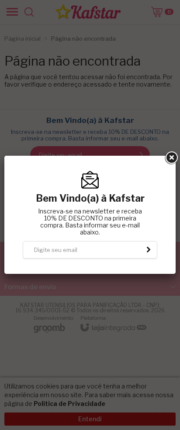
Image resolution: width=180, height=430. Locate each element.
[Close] (170, 158)
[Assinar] (148, 250)
